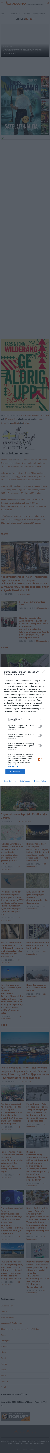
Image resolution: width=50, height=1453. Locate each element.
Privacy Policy (40, 781)
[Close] (44, 672)
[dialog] (25, 726)
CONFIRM (15, 772)
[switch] (40, 726)
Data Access (25, 781)
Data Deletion (10, 781)
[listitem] (25, 720)
